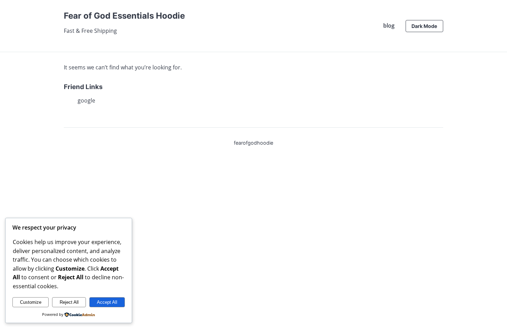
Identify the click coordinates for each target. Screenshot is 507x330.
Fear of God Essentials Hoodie (124, 16)
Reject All (69, 302)
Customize (30, 302)
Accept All (107, 302)
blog (389, 25)
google (86, 100)
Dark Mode (424, 26)
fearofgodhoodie (253, 143)
